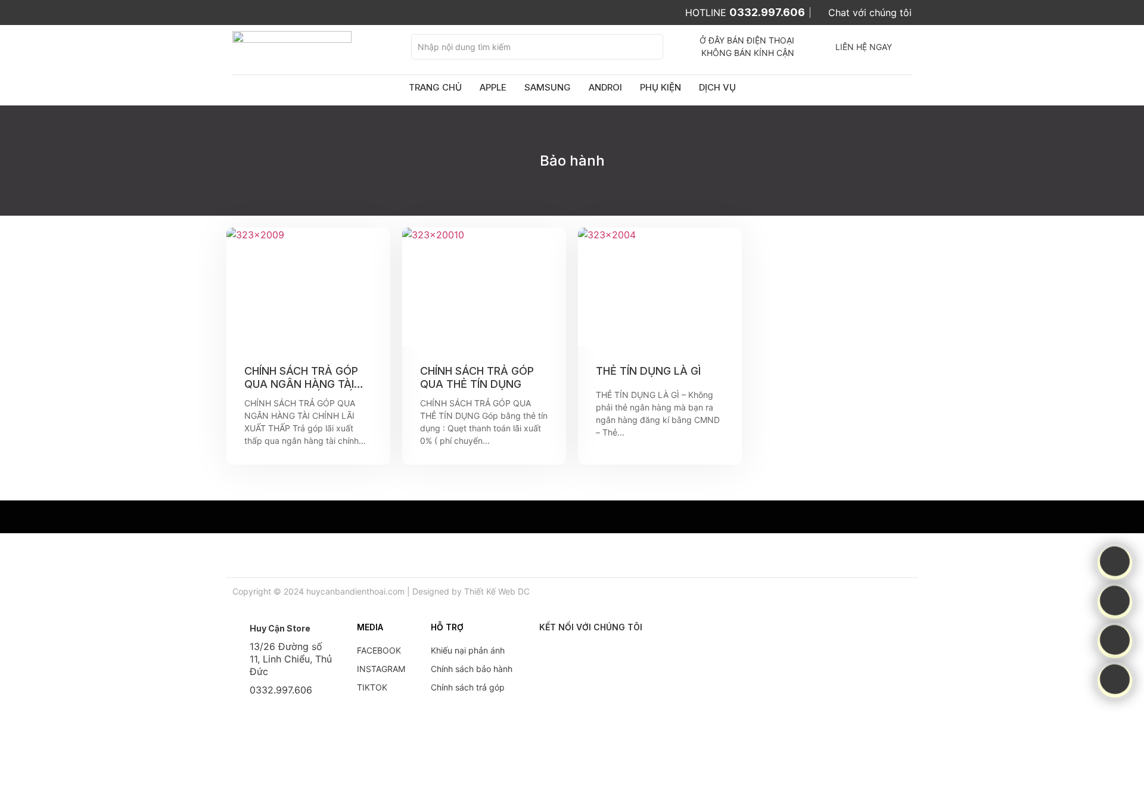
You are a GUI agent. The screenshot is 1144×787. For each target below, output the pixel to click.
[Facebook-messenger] (1114, 600)
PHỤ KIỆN (660, 87)
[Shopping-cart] (1114, 640)
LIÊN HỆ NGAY (863, 47)
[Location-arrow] (1114, 679)
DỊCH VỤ (717, 87)
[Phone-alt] (1114, 561)
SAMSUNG (547, 87)
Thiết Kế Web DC (497, 591)
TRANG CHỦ (435, 87)
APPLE (493, 87)
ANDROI (605, 87)
